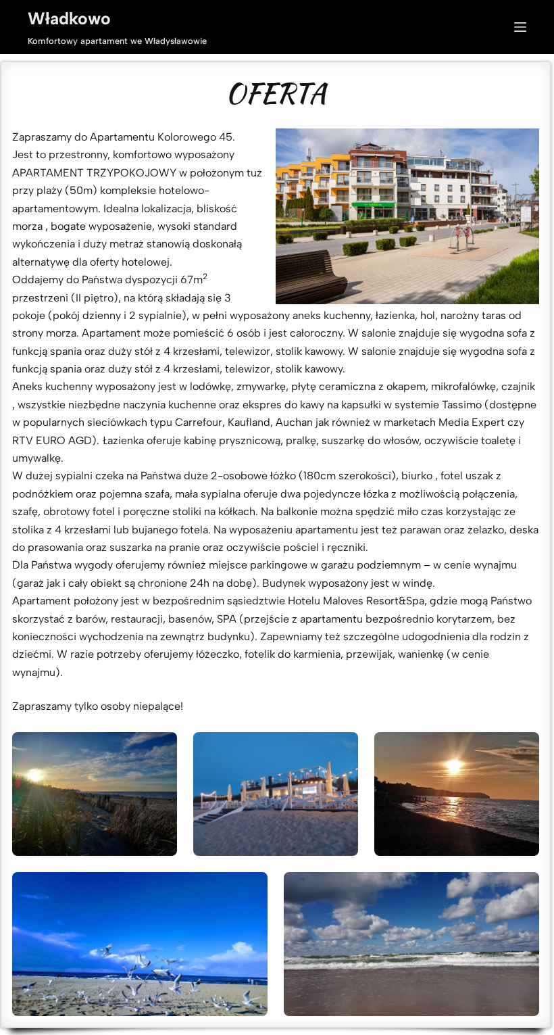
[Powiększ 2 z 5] (340, 749)
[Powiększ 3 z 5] (521, 749)
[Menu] (520, 27)
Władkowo (69, 18)
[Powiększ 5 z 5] (521, 889)
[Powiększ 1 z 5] (159, 749)
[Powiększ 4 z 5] (250, 889)
